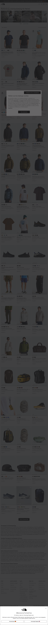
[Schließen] (46, 608)
